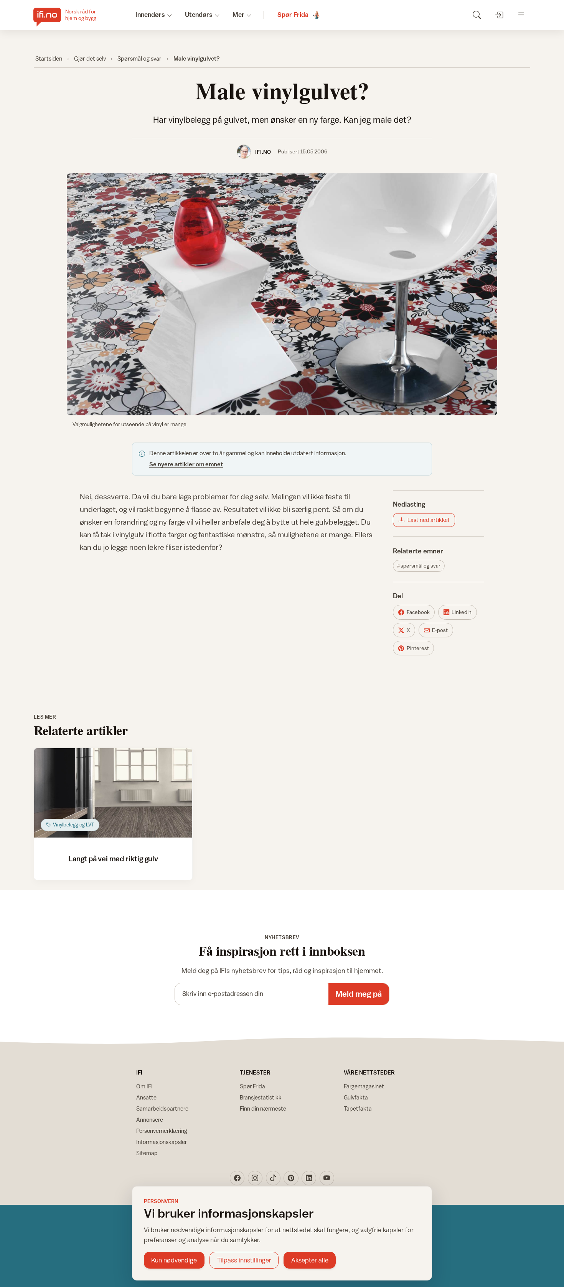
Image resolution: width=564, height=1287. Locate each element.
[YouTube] (327, 1178)
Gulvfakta (356, 1097)
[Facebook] (237, 1178)
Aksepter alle (309, 1260)
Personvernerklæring (161, 1130)
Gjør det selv (90, 58)
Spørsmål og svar (139, 58)
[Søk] (476, 14)
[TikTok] (273, 1178)
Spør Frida (252, 1086)
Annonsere (149, 1119)
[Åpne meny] (521, 14)
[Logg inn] (499, 14)
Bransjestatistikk (261, 1097)
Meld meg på (358, 994)
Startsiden (48, 58)
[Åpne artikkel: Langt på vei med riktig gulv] (113, 792)
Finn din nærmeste (263, 1108)
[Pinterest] (291, 1178)
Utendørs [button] (199, 14)
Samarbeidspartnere (162, 1108)
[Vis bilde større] (282, 294)
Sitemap (147, 1153)
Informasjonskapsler (161, 1142)
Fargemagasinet (364, 1086)
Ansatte (146, 1097)
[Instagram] (255, 1178)
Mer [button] (238, 14)
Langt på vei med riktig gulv (113, 858)
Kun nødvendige (174, 1260)
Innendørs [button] (150, 14)
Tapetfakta (358, 1108)
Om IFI (144, 1086)
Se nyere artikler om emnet (186, 464)
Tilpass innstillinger (244, 1260)
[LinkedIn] (309, 1178)
